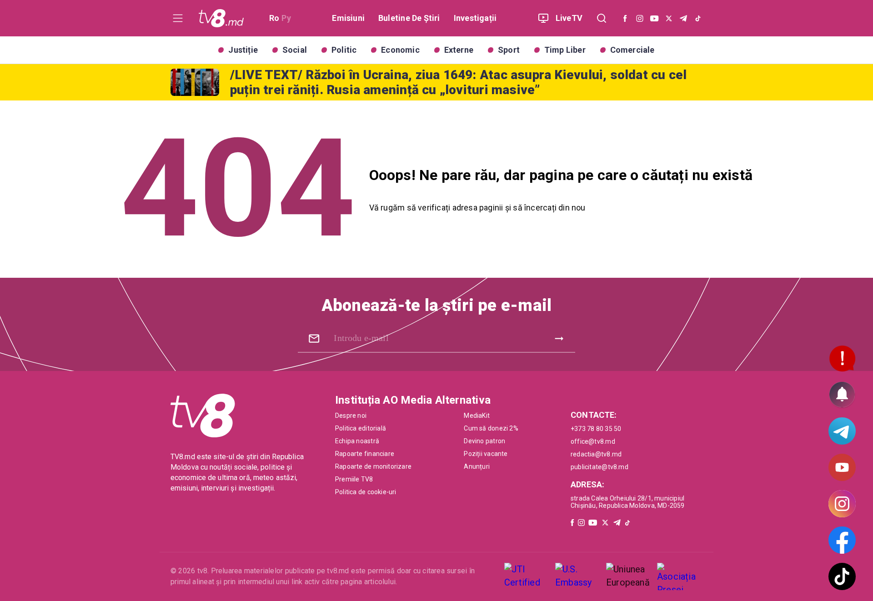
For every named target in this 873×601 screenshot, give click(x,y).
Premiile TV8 (354, 479)
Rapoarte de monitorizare (373, 466)
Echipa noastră (357, 441)
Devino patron (484, 441)
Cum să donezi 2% (491, 428)
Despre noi (350, 415)
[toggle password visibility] (314, 338)
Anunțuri (477, 466)
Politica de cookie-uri (365, 492)
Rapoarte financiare (364, 453)
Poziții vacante (485, 453)
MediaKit (477, 415)
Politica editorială (360, 428)
